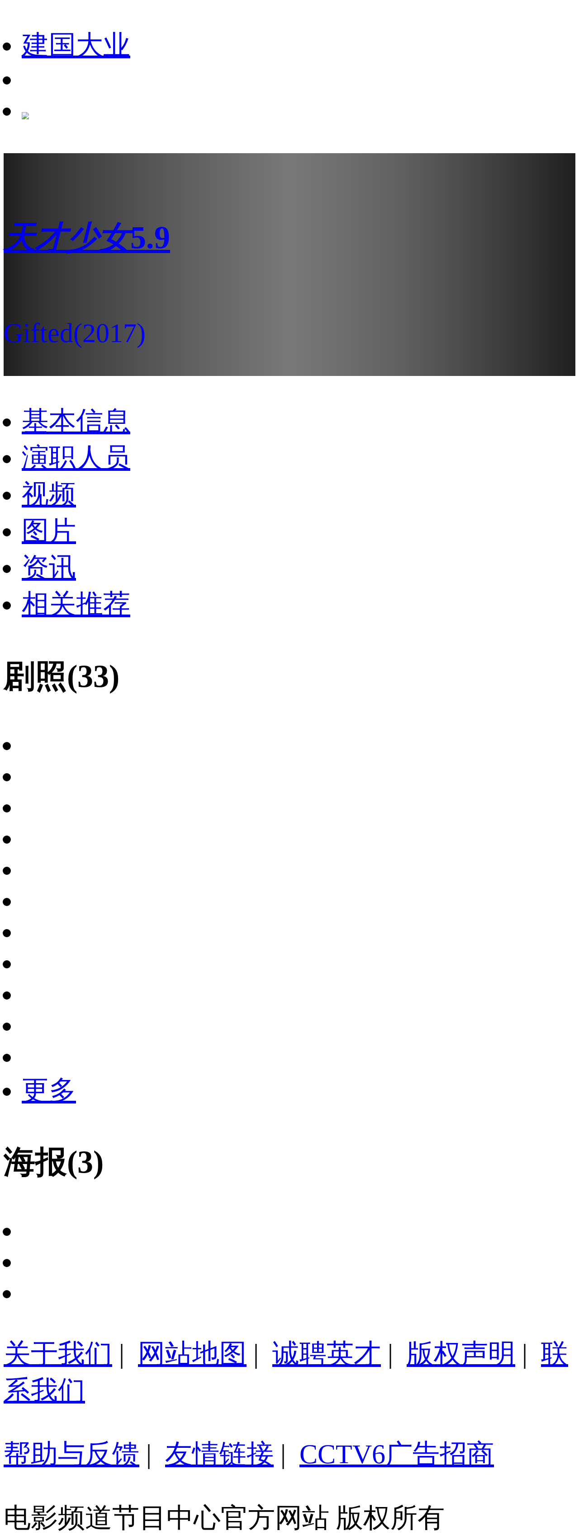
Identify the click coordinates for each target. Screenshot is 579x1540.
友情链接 (219, 1454)
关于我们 (58, 1354)
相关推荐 (76, 604)
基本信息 (76, 421)
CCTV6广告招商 (396, 1454)
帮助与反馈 (71, 1454)
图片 (49, 531)
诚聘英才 (326, 1354)
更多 (49, 1090)
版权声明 (461, 1354)
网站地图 (192, 1354)
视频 (49, 494)
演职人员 (76, 458)
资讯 (49, 567)
